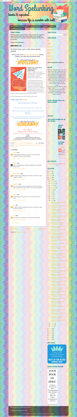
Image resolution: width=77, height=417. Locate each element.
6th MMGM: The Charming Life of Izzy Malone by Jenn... (58, 295)
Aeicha (63, 149)
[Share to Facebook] (42, 143)
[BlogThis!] (39, 143)
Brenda (15, 163)
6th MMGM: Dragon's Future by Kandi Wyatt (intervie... (57, 264)
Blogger (52, 413)
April (52, 198)
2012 (50, 337)
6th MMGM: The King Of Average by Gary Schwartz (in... (58, 292)
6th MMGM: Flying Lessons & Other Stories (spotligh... (57, 302)
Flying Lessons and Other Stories (36, 145)
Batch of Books (16, 173)
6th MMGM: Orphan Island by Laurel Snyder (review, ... (57, 275)
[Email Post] (36, 143)
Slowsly (15, 152)
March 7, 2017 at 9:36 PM (19, 200)
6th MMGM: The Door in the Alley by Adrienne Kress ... (58, 230)
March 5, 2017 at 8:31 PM (19, 168)
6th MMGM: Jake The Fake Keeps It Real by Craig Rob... (58, 261)
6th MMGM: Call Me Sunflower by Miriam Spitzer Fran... (58, 320)
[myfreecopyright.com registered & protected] (21, 407)
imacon (43, 413)
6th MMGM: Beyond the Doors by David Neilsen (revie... (58, 216)
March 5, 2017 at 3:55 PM (19, 158)
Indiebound (25, 99)
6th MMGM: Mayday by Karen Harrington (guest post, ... (57, 237)
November (53, 183)
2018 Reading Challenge (62, 147)
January (52, 326)
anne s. (15, 194)
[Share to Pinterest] (43, 143)
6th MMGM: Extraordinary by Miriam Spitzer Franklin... (57, 317)
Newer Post (14, 229)
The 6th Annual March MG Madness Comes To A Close (58, 203)
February (53, 324)
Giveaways (45, 26)
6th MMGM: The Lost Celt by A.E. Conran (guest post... (58, 268)
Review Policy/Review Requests (17, 29)
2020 (50, 173)
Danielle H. (16, 184)
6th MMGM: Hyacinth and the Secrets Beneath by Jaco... (57, 210)
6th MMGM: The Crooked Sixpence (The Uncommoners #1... (58, 271)
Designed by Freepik (23, 410)
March (52, 200)
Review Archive (25, 26)
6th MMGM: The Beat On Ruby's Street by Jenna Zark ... (57, 310)
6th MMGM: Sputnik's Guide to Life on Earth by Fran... (58, 213)
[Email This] (38, 143)
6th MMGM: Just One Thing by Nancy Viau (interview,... (57, 220)
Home (12, 26)
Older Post (41, 229)
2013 (50, 335)
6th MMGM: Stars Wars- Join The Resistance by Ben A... (57, 247)
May (52, 196)
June (52, 194)
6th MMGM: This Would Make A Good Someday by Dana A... (57, 254)
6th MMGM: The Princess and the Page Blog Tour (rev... (57, 206)
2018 (50, 177)
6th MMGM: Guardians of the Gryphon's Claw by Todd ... (56, 223)
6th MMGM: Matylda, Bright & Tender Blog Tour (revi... (57, 233)
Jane (14, 215)
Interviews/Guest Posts (36, 26)
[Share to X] (41, 143)
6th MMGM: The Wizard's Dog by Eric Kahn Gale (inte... (57, 257)
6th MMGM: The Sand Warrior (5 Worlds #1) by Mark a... (57, 227)
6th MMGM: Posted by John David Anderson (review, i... (58, 299)
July (52, 192)
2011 (50, 339)
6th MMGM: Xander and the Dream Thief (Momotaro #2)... (58, 278)
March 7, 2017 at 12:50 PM (19, 189)
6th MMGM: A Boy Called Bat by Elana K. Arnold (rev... (57, 314)
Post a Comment (15, 222)
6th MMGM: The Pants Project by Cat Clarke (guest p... (57, 285)
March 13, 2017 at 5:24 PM (19, 210)
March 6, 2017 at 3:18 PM (19, 179)
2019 (50, 175)
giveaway (13, 146)
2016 (50, 328)
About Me (18, 26)
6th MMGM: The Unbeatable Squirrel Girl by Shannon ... (56, 288)
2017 (50, 179)
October (52, 185)
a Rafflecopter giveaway (16, 140)
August (52, 189)
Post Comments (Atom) (22, 232)
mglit (16, 146)
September (53, 187)
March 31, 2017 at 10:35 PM (19, 219)
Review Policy (59, 88)
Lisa (14, 205)
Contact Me (52, 26)
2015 (50, 330)
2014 (50, 333)
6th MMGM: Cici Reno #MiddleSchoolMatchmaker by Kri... (57, 306)
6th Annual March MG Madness (31, 54)
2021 (50, 171)
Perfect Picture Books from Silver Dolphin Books (57, 251)
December (53, 181)
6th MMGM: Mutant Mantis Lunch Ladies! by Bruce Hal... (58, 281)
